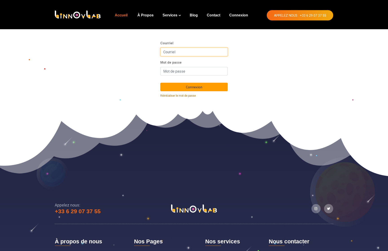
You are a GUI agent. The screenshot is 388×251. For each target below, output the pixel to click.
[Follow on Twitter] (328, 208)
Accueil (121, 15)
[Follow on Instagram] (316, 208)
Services (170, 15)
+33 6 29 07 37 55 (78, 211)
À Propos (145, 15)
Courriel (166, 43)
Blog (194, 15)
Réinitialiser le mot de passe (178, 95)
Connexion (238, 15)
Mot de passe (171, 62)
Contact (213, 15)
